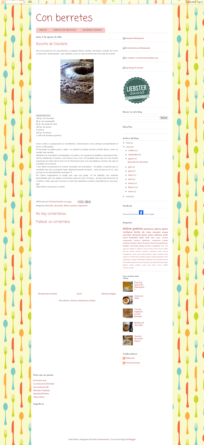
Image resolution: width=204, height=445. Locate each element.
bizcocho (49, 205)
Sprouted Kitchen (41, 393)
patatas (141, 246)
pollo (165, 235)
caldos (139, 243)
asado (145, 249)
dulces (67, 205)
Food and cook (39, 380)
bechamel (133, 237)
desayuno (146, 243)
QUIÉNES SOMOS (92, 30)
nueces (141, 262)
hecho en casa (142, 232)
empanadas (127, 240)
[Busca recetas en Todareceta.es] (133, 68)
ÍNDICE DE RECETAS (65, 30)
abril (130, 179)
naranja (133, 262)
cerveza (165, 251)
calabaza (145, 251)
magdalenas (127, 259)
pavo (148, 262)
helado (154, 257)
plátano (125, 265)
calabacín (158, 235)
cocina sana (136, 254)
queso (165, 229)
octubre (131, 150)
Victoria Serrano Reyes (130, 214)
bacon (156, 249)
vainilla (165, 265)
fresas (156, 243)
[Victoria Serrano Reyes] (141, 214)
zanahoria (156, 246)
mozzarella (126, 262)
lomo (166, 257)
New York (164, 246)
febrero (131, 187)
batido (165, 249)
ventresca (126, 268)
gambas (148, 257)
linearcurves (103, 439)
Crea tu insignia (149, 214)
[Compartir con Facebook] (86, 201)
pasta (150, 235)
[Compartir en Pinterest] (89, 201)
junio (130, 171)
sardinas (138, 265)
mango (134, 259)
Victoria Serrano (133, 363)
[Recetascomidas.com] (140, 58)
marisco (137, 240)
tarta (147, 237)
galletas (142, 257)
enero (131, 191)
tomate (165, 240)
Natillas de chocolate (139, 324)
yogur (132, 268)
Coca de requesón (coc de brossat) (138, 313)
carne (158, 238)
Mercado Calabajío (41, 390)
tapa (149, 265)
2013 (128, 196)
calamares (153, 251)
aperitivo (140, 249)
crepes (154, 254)
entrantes (136, 235)
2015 (128, 143)
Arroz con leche (138, 297)
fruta (137, 257)
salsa (141, 237)
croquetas (160, 254)
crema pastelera (146, 254)
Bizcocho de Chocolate (138, 162)
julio (130, 167)
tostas (159, 265)
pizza (163, 262)
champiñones (127, 254)
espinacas (126, 257)
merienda (134, 246)
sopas (144, 265)
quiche (131, 265)
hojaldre (126, 246)
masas (165, 232)
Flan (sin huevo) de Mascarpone (139, 286)
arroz (125, 237)
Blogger (132, 439)
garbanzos (164, 243)
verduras (127, 232)
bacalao (150, 249)
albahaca (133, 249)
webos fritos (38, 397)
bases (161, 249)
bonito (132, 251)
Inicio (79, 294)
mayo (131, 175)
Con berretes (64, 18)
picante (153, 262)
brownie (138, 251)
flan (152, 243)
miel (154, 259)
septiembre (133, 154)
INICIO (43, 30)
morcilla (159, 259)
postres (73, 205)
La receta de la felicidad (43, 384)
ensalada (157, 232)
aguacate (126, 249)
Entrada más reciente (47, 294)
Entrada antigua (109, 294)
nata (137, 262)
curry (166, 254)
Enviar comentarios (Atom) (83, 300)
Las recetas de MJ (41, 387)
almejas (134, 243)
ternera (148, 246)
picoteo (158, 262)
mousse (165, 259)
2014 (128, 147)
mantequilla (141, 259)
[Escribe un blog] (81, 201)
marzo (131, 183)
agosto (131, 158)
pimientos (146, 240)
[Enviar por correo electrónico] (79, 201)
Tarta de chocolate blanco (138, 338)
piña (166, 262)
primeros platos (152, 229)
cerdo (160, 251)
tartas (154, 265)
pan (145, 262)
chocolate (58, 205)
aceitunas (126, 243)
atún (152, 238)
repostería (83, 205)
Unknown (130, 358)
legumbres (160, 257)
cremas (165, 238)
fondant (133, 257)
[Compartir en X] (84, 201)
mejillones (149, 259)
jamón (144, 235)
